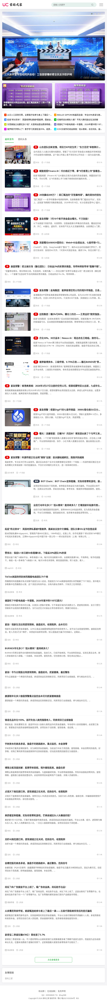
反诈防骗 (9, 244)
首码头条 (9, 149)
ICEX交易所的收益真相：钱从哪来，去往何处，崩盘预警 (81, 129)
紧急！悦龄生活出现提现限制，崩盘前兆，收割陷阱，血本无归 (36, 624)
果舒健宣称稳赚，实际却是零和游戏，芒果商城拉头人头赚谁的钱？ (38, 815)
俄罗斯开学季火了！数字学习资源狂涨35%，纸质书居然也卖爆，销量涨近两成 (41, 129)
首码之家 (9, 978)
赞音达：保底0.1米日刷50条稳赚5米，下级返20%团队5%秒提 (35, 552)
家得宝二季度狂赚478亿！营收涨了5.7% (25, 934)
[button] (91, 13)
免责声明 (62, 991)
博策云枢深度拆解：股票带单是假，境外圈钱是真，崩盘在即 (35, 767)
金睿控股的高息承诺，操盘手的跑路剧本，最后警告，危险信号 (36, 863)
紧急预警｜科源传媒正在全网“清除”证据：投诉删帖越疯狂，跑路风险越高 (45, 457)
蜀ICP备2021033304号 (66, 998)
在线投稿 (51, 991)
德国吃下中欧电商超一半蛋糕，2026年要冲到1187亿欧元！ (34, 600)
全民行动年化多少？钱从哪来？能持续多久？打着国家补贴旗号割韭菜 (68, 505)
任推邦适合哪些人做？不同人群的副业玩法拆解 (77, 119)
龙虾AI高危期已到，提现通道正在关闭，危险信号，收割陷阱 (35, 839)
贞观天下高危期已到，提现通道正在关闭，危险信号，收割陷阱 (36, 791)
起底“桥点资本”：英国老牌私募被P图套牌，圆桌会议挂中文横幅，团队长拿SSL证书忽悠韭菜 (47, 119)
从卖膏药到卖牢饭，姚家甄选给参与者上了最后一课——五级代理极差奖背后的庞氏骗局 (48, 910)
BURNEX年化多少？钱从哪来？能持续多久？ (27, 648)
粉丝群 (41, 991)
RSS (77, 998)
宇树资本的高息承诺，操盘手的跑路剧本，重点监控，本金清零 (36, 743)
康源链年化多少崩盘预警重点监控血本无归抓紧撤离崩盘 (33, 696)
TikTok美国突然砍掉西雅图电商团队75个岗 (26, 576)
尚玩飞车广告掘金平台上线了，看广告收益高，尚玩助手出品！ (36, 887)
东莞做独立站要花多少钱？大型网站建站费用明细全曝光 (31, 124)
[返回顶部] (101, 799)
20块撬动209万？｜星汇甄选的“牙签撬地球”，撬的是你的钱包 (68, 194)
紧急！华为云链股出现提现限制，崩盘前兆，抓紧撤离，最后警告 (37, 672)
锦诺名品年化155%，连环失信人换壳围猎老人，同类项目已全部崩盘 (39, 719)
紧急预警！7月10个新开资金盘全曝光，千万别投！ (62, 218)
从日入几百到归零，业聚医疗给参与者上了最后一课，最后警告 (34, 114)
